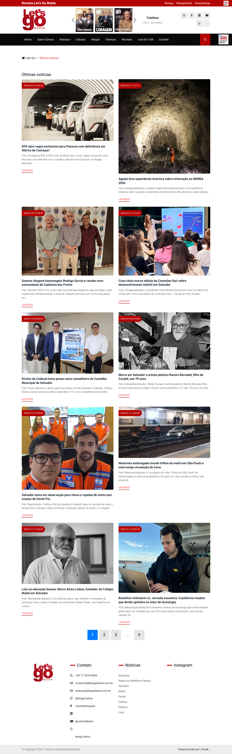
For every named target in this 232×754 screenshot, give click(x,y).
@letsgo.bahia (84, 698)
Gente (122, 697)
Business (124, 675)
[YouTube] (206, 15)
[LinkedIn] (199, 15)
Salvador (124, 686)
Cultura (123, 702)
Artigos (95, 40)
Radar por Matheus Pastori (135, 681)
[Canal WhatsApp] (199, 23)
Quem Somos (45, 40)
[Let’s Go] (43, 673)
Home (28, 40)
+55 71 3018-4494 (86, 675)
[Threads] (206, 23)
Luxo (121, 712)
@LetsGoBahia (84, 721)
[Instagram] (184, 15)
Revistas (127, 40)
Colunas (80, 40)
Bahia (122, 691)
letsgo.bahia (82, 737)
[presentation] (73, 20)
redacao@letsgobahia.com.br (93, 691)
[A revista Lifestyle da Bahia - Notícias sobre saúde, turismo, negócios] (43, 20)
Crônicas (110, 40)
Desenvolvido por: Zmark (193, 749)
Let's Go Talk (145, 40)
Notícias (65, 40)
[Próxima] (139, 635)
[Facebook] (191, 15)
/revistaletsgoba (85, 706)
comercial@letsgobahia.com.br (94, 683)
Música (123, 707)
